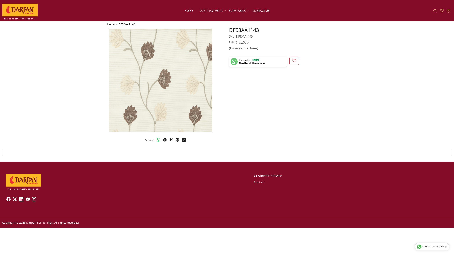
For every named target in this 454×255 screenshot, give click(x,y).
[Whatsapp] (158, 140)
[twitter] (171, 140)
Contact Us (261, 11)
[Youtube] (28, 199)
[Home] (20, 10)
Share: (149, 140)
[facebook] (165, 140)
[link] (435, 10)
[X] (15, 199)
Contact (259, 182)
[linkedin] (184, 140)
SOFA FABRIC (237, 11)
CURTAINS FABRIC (211, 11)
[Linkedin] (21, 199)
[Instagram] (34, 199)
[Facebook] (8, 199)
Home (188, 11)
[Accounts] (448, 11)
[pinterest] (177, 140)
